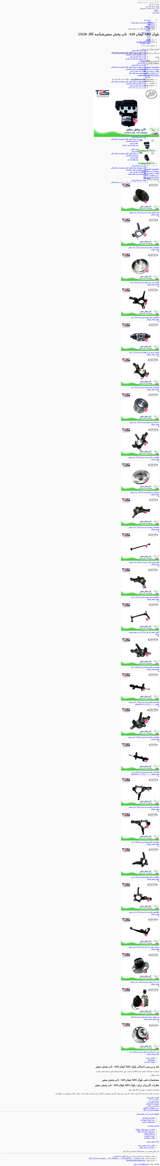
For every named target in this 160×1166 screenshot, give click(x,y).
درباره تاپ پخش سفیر (147, 1147)
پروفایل (156, 10)
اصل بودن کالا (151, 75)
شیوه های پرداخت (148, 1122)
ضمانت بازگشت (151, 73)
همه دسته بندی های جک (137, 73)
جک (149, 77)
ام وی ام (147, 20)
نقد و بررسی (150, 1058)
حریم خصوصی (149, 1136)
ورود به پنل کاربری (152, 6)
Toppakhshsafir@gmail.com (135, 1160)
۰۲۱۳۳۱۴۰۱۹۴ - (137, 1158)
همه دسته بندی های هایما (137, 174)
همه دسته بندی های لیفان (137, 87)
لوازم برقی (142, 56)
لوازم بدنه (135, 50)
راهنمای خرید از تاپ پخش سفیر (147, 1114)
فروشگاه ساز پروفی (140, 1164)
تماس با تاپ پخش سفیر (146, 1145)
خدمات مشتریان (153, 1126)
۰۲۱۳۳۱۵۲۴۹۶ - (124, 1158)
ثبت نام (143, 8)
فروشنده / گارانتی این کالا (150, 63)
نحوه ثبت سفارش (148, 1118)
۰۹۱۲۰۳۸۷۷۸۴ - (111, 1158)
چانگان (148, 30)
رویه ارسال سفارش (147, 1120)
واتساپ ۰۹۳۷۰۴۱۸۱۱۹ (96, 1158)
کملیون (148, 40)
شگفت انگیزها (145, 43)
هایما (148, 36)
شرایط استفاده (149, 1134)
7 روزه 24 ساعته (150, 69)
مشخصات (151, 1060)
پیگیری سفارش (149, 1138)
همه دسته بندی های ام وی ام (135, 58)
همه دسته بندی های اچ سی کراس (134, 145)
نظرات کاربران (149, 1062)
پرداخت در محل (151, 71)
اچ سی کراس (135, 149)
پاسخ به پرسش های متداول (145, 1129)
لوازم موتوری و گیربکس (137, 67)
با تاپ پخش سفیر (153, 1141)
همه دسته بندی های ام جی (136, 159)
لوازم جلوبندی (141, 54)
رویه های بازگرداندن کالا (146, 1131)
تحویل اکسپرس (152, 67)
